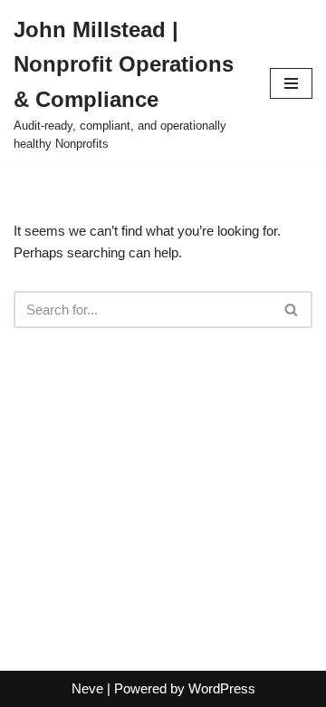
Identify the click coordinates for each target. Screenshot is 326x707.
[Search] (292, 309)
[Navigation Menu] (291, 83)
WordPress (221, 688)
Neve (87, 688)
